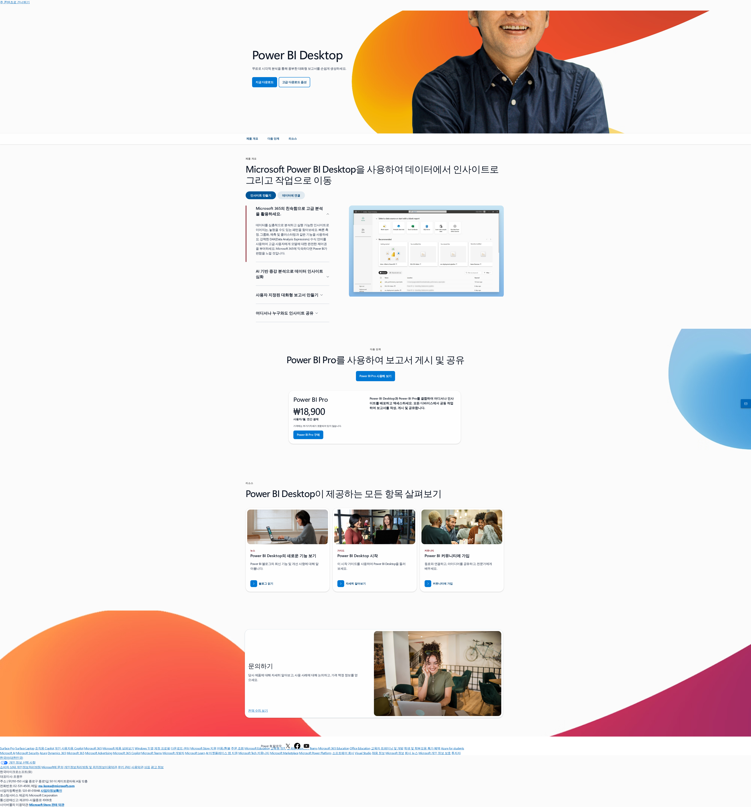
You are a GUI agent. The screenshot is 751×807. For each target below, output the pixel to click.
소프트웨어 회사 (343, 753)
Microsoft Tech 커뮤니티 (253, 753)
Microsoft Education (257, 748)
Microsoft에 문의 (52, 767)
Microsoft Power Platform (315, 753)
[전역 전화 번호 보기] (745, 403)
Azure (43, 753)
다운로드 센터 (180, 748)
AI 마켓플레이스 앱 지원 (222, 753)
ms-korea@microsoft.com (56, 786)
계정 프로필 (162, 748)
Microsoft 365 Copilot (126, 753)
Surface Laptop (24, 748)
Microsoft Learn (195, 753)
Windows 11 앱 (144, 748)
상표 (147, 767)
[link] (252, 140)
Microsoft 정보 (394, 753)
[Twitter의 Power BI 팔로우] (288, 746)
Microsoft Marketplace (284, 753)
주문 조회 (237, 748)
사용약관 (137, 767)
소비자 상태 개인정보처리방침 (20, 767)
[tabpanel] (375, 267)
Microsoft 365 (93, 748)
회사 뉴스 (411, 753)
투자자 (456, 753)
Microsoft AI (7, 753)
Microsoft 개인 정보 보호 (435, 753)
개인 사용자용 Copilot (69, 748)
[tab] (261, 195)
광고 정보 (157, 767)
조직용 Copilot (44, 748)
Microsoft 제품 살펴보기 (118, 748)
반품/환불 (223, 748)
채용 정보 (378, 753)
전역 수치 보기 (258, 710)
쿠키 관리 (124, 767)
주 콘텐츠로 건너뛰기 (15, 2)
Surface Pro (7, 748)
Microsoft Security (27, 753)
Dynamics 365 (57, 753)
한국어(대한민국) (11, 758)
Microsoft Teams (151, 753)
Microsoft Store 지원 (203, 748)
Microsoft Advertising (98, 753)
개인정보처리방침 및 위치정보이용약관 (90, 767)
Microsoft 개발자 (173, 753)
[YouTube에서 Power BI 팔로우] (306, 746)
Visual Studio (363, 753)
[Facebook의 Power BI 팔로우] (297, 746)
